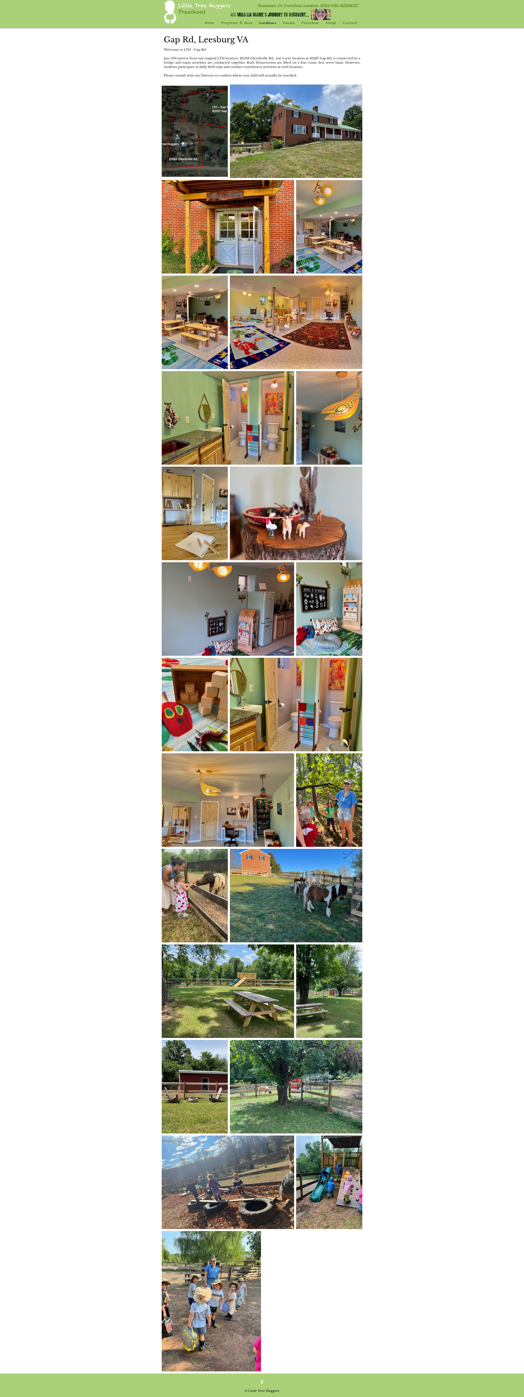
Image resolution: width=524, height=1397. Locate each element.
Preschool (192, 12)
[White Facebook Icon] (262, 1382)
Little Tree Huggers (204, 5)
